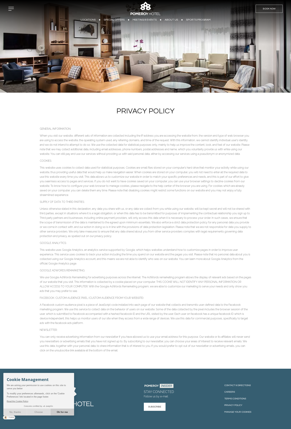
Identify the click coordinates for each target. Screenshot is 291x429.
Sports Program (198, 19)
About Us (171, 19)
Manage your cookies (237, 412)
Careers (229, 392)
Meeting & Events (145, 19)
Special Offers (114, 19)
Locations (88, 19)
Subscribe (154, 407)
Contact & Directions (237, 385)
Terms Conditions (235, 399)
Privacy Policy (233, 405)
